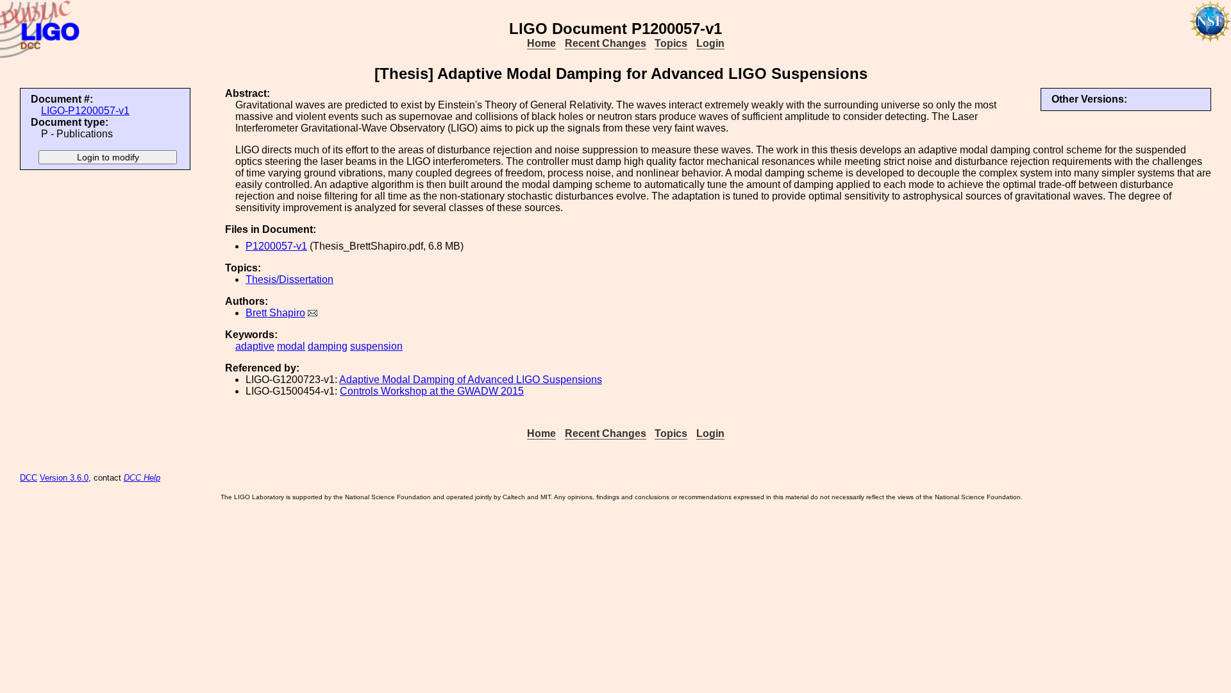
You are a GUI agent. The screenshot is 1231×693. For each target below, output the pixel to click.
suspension (376, 346)
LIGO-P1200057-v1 (85, 110)
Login (710, 43)
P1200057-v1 (276, 246)
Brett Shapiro (275, 312)
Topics (671, 43)
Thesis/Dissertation (289, 279)
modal (291, 346)
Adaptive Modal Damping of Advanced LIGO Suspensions (470, 379)
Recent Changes (605, 43)
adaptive (254, 346)
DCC (28, 478)
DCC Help (142, 478)
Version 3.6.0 (64, 478)
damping (328, 346)
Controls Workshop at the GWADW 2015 (432, 391)
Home (541, 43)
